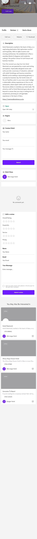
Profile (4, 30)
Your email (6, 140)
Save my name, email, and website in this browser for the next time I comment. (20, 286)
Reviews (14, 30)
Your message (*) (8, 149)
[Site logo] (7, 3)
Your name (6, 132)
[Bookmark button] (32, 336)
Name (4, 248)
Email (4, 257)
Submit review (18, 292)
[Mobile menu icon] (2, 3)
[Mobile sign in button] (25, 3)
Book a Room (27, 30)
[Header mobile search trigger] (34, 3)
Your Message (7, 265)
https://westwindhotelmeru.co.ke (13, 99)
